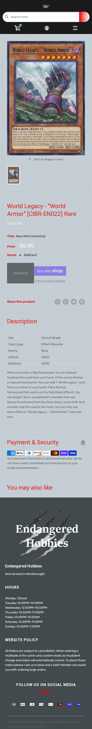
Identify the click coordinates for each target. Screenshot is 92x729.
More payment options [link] (50, 281)
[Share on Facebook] (58, 302)
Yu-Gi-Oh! (14, 223)
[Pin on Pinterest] (66, 302)
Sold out (20, 273)
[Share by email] (82, 302)
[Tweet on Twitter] (74, 302)
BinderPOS (37, 726)
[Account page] (46, 28)
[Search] (84, 17)
